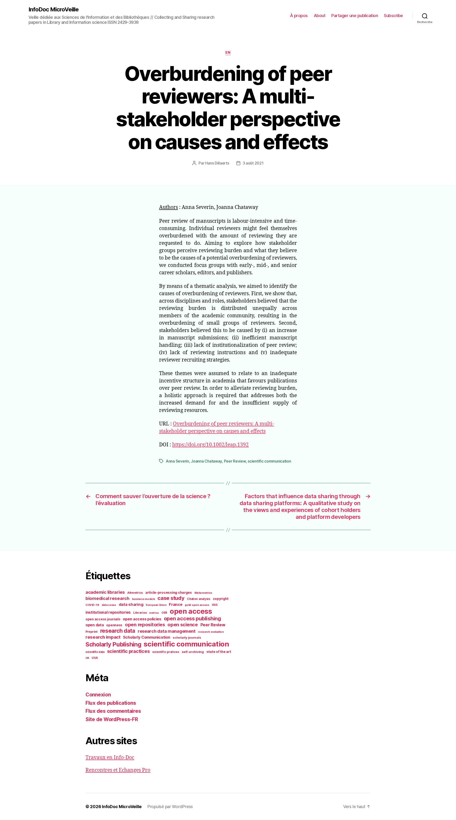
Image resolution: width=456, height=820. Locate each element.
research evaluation (211, 631)
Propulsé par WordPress (170, 806)
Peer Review (235, 461)
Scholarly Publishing (113, 644)
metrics (154, 612)
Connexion (98, 695)
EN (227, 52)
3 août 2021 (253, 163)
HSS (215, 605)
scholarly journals (187, 637)
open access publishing (192, 618)
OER (164, 612)
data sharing (131, 604)
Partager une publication (354, 15)
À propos (299, 15)
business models (143, 599)
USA (95, 658)
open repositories (145, 624)
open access (191, 611)
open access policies (142, 619)
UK (87, 658)
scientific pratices (165, 652)
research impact (103, 637)
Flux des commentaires (113, 711)
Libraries (140, 612)
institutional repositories (108, 612)
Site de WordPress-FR (112, 719)
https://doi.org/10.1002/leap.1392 (210, 445)
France (175, 604)
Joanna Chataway (206, 461)
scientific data (95, 652)
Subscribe (393, 15)
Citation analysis (198, 599)
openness (114, 625)
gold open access (197, 605)
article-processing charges (168, 592)
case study (170, 598)
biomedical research (107, 598)
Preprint (92, 631)
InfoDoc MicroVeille (53, 9)
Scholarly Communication (146, 637)
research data (117, 630)
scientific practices (128, 651)
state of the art (218, 652)
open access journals (103, 619)
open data (95, 625)
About (320, 15)
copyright (221, 599)
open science (182, 624)
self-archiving (193, 652)
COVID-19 (92, 605)
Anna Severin (177, 461)
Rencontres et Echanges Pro (118, 770)
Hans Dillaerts (217, 163)
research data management (166, 631)
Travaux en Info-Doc (110, 757)
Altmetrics (135, 592)
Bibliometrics (203, 592)
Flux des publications (111, 703)
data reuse (109, 605)
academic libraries (105, 592)
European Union (156, 605)
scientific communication (269, 461)
